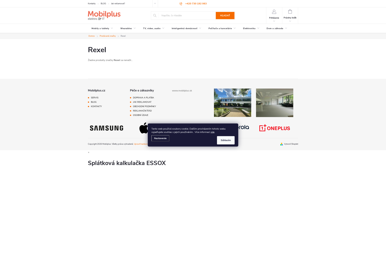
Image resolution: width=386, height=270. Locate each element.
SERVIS (94, 98)
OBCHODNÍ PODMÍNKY (144, 106)
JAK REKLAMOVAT (142, 102)
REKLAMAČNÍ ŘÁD (142, 111)
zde (212, 132)
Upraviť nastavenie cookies (145, 144)
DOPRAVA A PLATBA (143, 98)
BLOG (103, 3)
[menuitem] (102, 28)
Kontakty (92, 3)
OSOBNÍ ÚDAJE (140, 115)
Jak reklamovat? (118, 3)
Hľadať (225, 15)
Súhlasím (226, 140)
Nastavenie (160, 138)
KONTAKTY (96, 106)
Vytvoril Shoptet (291, 144)
